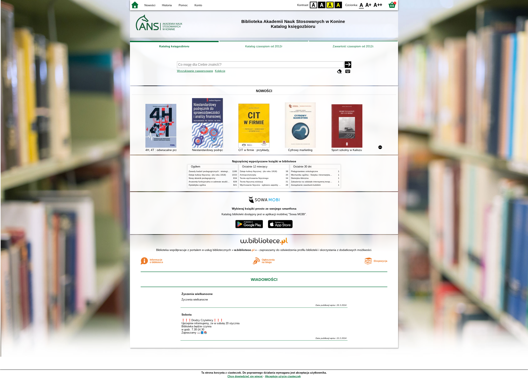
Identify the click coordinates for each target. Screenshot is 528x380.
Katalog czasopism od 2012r (263, 46)
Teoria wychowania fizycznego (254, 178)
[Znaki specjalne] (347, 71)
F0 (361, 4)
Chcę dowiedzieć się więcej (245, 376)
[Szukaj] (348, 64)
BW (321, 4)
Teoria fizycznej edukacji (251, 181)
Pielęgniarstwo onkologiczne (304, 171)
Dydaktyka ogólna (197, 185)
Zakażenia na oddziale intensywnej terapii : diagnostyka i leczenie (322, 181)
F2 (378, 4)
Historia (167, 5)
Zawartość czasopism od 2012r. (353, 46)
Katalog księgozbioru (174, 46)
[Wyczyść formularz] (339, 71)
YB (330, 4)
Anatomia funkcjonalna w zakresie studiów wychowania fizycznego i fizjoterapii (226, 181)
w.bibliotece (244, 250)
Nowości (149, 5)
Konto (198, 5)
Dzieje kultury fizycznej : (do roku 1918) (207, 175)
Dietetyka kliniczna (300, 178)
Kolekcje (220, 70)
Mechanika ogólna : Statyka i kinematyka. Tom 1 (314, 175)
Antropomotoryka (248, 175)
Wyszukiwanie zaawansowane (195, 70)
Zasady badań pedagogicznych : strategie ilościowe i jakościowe (219, 171)
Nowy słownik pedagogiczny (202, 178)
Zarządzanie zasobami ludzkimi (306, 185)
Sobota (187, 314)
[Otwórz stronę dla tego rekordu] (161, 126)
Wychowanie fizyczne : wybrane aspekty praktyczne (264, 185)
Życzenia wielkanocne (197, 294)
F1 (368, 4)
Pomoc (183, 5)
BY (338, 4)
